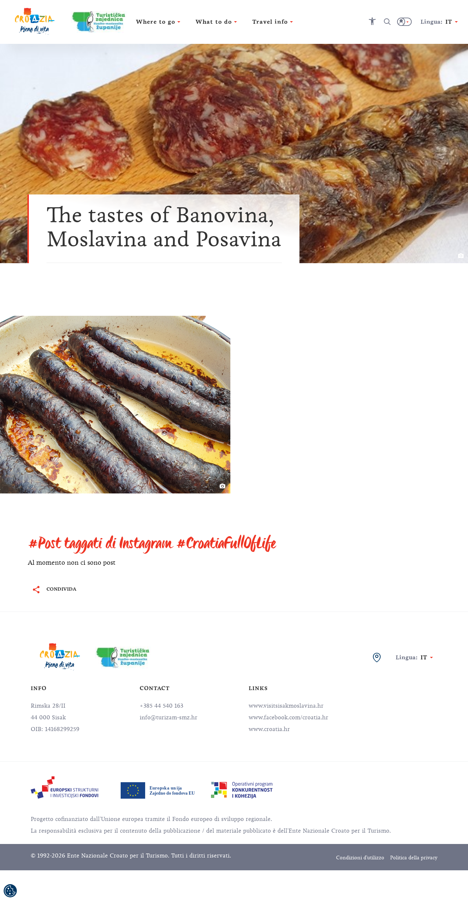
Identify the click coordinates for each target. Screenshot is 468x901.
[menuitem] (64, 787)
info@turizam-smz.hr (168, 717)
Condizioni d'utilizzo (360, 858)
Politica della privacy (413, 858)
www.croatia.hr (269, 729)
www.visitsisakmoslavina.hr (286, 705)
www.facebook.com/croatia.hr (288, 717)
